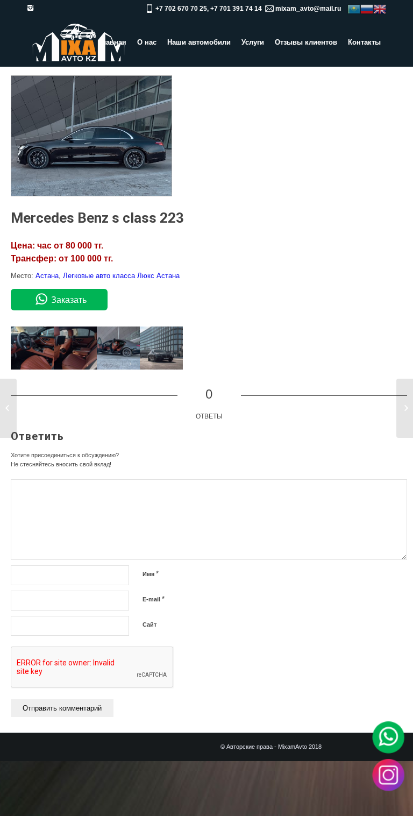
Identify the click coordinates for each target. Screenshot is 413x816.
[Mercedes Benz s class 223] (91, 194)
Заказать (69, 299)
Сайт (149, 624)
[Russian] (366, 8)
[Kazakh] (353, 8)
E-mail (154, 599)
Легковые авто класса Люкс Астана (121, 276)
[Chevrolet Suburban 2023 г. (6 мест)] (404, 408)
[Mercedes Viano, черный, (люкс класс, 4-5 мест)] (8, 408)
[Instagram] (30, 8)
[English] (379, 8)
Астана (47, 276)
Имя (151, 574)
